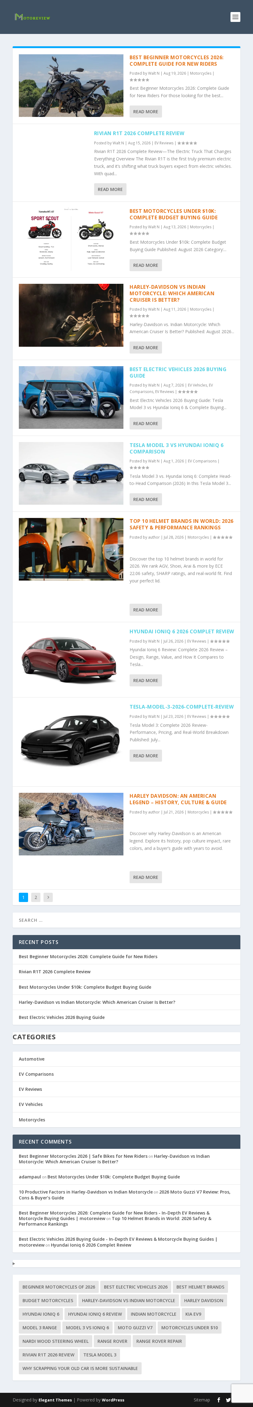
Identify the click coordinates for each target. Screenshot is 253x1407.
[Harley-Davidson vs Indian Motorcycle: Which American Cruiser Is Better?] (71, 315)
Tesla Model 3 (99, 1355)
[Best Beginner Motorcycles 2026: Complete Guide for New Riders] (71, 85)
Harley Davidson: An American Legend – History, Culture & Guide (178, 799)
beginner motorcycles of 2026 (59, 1287)
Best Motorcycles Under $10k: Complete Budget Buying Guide (174, 214)
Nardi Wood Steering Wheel (56, 1341)
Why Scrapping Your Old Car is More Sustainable (80, 1368)
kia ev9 (193, 1314)
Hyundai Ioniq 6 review (95, 1314)
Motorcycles (200, 73)
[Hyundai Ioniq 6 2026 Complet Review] (71, 659)
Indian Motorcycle (153, 1314)
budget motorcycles (48, 1300)
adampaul (30, 1177)
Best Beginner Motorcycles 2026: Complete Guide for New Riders (177, 60)
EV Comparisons (202, 461)
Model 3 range (40, 1327)
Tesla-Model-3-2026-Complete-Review (182, 706)
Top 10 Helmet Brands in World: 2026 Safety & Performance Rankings (182, 524)
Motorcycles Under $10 (189, 1327)
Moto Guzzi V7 (135, 1327)
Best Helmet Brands (200, 1287)
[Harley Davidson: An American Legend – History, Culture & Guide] (71, 824)
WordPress (113, 1400)
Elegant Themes (55, 1400)
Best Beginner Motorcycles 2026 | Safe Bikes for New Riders (83, 1156)
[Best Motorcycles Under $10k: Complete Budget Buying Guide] (71, 239)
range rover (112, 1341)
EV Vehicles (197, 385)
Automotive (31, 1059)
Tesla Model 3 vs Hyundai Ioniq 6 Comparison (176, 448)
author (154, 537)
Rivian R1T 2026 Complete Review (139, 133)
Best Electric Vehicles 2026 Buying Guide (178, 372)
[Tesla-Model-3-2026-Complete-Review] (71, 742)
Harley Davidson (203, 1300)
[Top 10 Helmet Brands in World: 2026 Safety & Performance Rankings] (71, 549)
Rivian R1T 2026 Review (48, 1355)
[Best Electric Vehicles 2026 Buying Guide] (71, 397)
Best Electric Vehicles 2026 (136, 1287)
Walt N (154, 73)
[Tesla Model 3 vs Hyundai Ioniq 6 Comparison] (71, 473)
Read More (145, 111)
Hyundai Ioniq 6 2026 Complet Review (182, 631)
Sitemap (202, 1400)
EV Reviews (164, 143)
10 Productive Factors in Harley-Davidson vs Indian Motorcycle (86, 1192)
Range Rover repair (159, 1341)
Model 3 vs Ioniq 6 (87, 1327)
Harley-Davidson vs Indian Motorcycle (128, 1300)
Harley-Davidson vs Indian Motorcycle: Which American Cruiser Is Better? (172, 293)
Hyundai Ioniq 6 (41, 1314)
